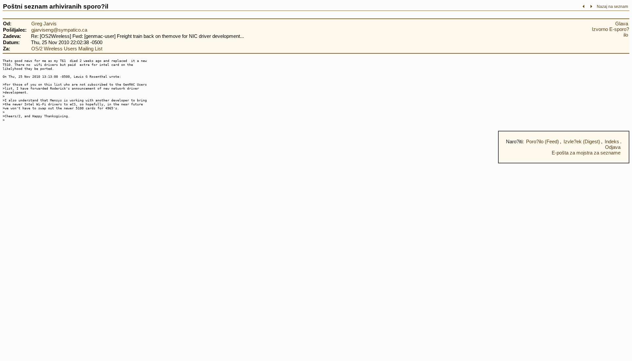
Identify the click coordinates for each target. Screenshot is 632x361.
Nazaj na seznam (612, 6)
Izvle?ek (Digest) (582, 141)
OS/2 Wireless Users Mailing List (66, 48)
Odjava (612, 147)
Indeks (612, 141)
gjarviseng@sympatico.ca (59, 30)
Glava (621, 23)
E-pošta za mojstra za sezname (586, 152)
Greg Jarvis (44, 23)
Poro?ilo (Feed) (542, 141)
